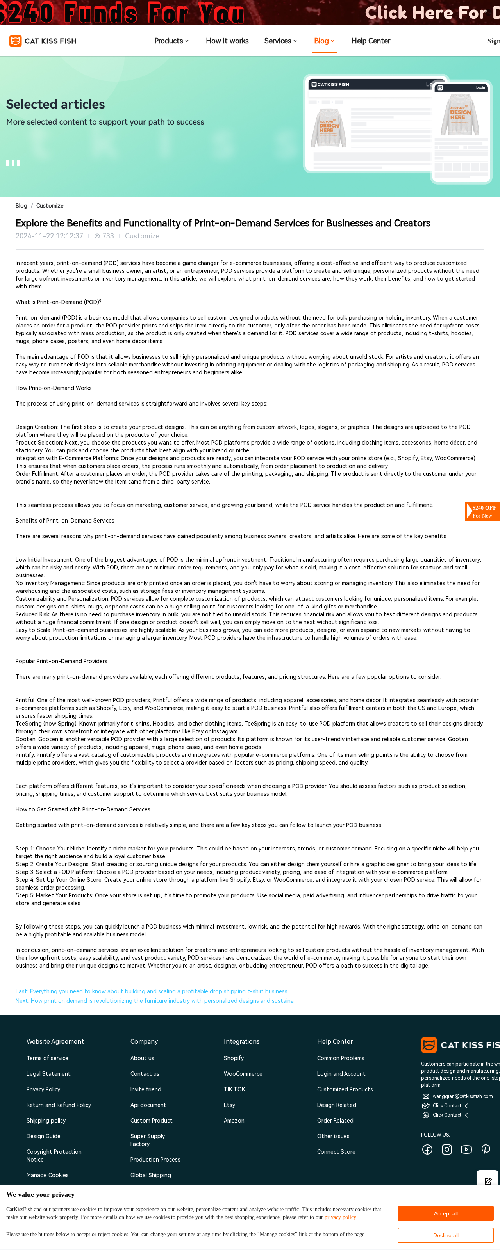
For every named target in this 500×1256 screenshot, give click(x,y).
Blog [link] (21, 205)
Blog (321, 41)
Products (168, 41)
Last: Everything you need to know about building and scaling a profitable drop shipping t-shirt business (152, 991)
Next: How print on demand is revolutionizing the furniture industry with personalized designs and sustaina (155, 1001)
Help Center (371, 41)
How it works (227, 41)
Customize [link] (50, 205)
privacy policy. (341, 1217)
